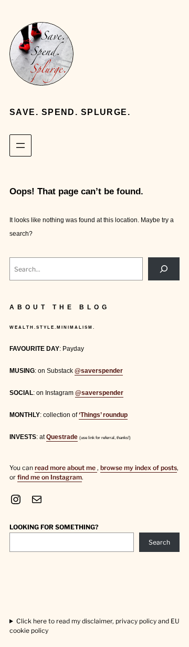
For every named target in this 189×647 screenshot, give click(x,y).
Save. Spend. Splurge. (69, 112)
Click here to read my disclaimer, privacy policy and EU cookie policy (94, 625)
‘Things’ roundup (103, 415)
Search (159, 542)
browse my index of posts (138, 468)
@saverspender (99, 370)
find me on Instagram (49, 477)
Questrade (62, 437)
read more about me (66, 468)
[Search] (164, 268)
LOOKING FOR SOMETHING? (54, 527)
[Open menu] (20, 145)
